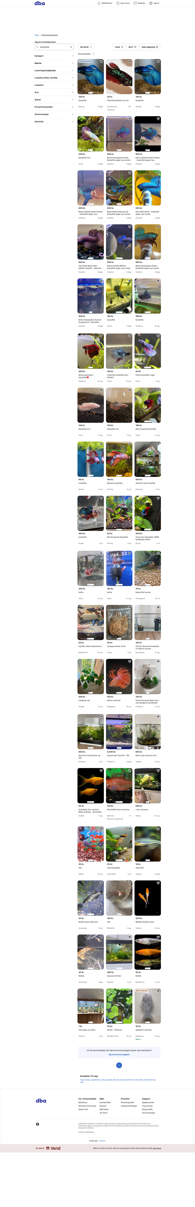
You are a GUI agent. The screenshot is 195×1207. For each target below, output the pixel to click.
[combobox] (54, 47)
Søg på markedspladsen (45, 42)
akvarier (109, 1079)
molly (102, 1079)
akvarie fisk (128, 1079)
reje (81, 1082)
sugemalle (95, 1079)
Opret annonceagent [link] (119, 1054)
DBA (37, 35)
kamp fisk (138, 1079)
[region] (90, 76)
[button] (54, 55)
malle (87, 1079)
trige (82, 1079)
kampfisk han (149, 1079)
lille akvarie (118, 1079)
